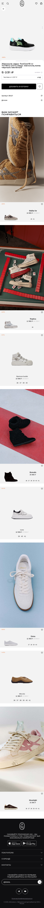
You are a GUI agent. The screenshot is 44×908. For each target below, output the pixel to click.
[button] (42, 27)
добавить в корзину (19, 87)
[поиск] (8, 3)
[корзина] (41, 3)
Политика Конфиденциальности (22, 898)
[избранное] (36, 3)
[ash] (22, 3)
